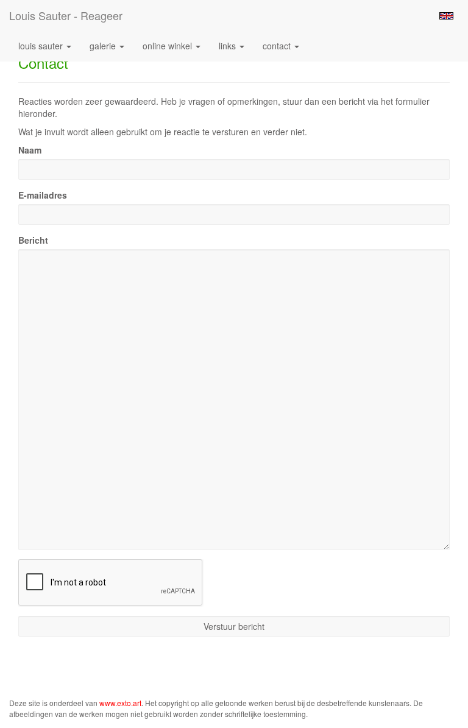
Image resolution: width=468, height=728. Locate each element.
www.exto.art (120, 703)
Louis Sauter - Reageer (65, 15)
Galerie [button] (104, 46)
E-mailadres (42, 195)
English (446, 15)
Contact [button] (278, 46)
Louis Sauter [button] (41, 46)
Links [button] (228, 46)
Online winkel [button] (168, 46)
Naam (29, 150)
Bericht (33, 240)
